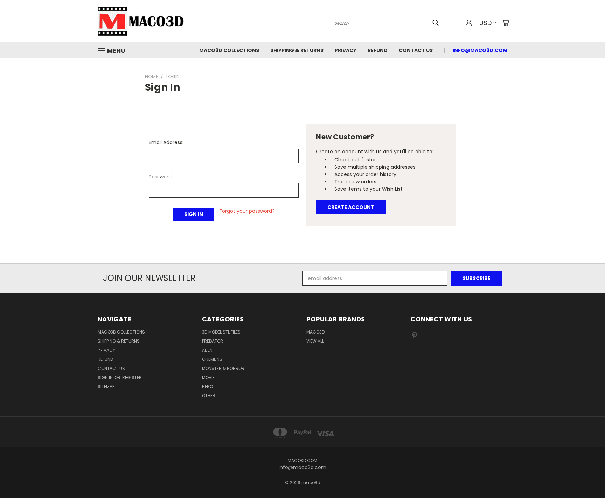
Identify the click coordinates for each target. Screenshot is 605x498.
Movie (208, 377)
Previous (586, 476)
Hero (207, 387)
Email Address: (166, 142)
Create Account (350, 207)
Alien (207, 350)
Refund (378, 50)
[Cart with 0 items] (505, 22)
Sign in (106, 377)
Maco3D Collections (229, 50)
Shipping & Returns (297, 50)
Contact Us (416, 50)
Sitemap (106, 387)
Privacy (345, 50)
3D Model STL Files (221, 332)
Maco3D (315, 332)
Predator (212, 341)
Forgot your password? (247, 211)
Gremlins (212, 359)
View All (315, 341)
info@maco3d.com (480, 50)
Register (132, 377)
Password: (161, 176)
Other (208, 396)
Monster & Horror (223, 368)
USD (485, 23)
